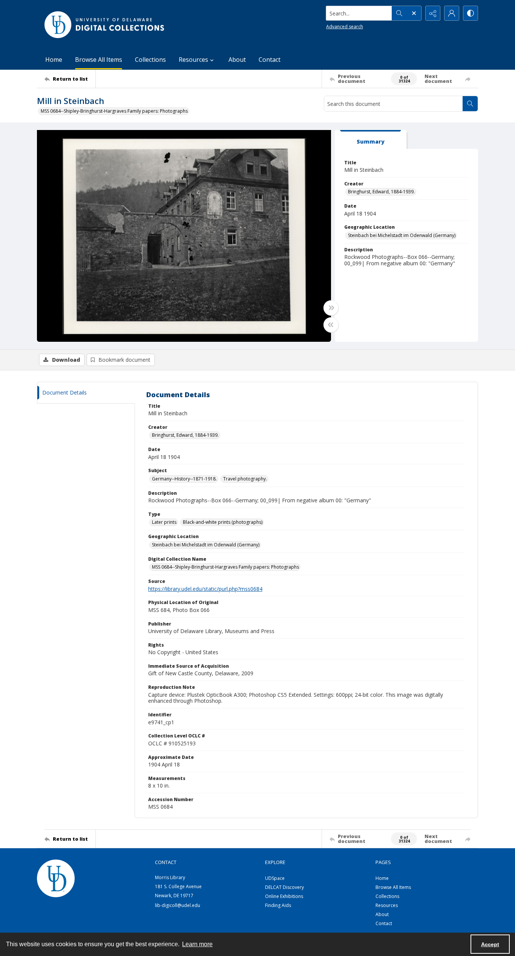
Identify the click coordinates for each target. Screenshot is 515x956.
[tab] (370, 139)
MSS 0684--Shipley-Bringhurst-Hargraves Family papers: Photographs (114, 111)
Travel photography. (245, 479)
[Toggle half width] (331, 324)
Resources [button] (193, 59)
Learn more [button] (197, 944)
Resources (387, 905)
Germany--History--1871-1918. (184, 479)
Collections (150, 59)
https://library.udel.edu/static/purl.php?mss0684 (205, 588)
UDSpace (275, 878)
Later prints (164, 522)
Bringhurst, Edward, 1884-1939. (381, 191)
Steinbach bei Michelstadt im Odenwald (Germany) (401, 235)
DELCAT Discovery (284, 887)
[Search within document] (470, 103)
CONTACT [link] (165, 862)
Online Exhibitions (284, 896)
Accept (490, 944)
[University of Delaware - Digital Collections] (104, 24)
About (237, 59)
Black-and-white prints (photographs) (222, 522)
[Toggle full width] (331, 307)
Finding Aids (278, 905)
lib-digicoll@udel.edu (177, 905)
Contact (269, 59)
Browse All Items (98, 59)
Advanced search (344, 26)
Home (53, 59)
